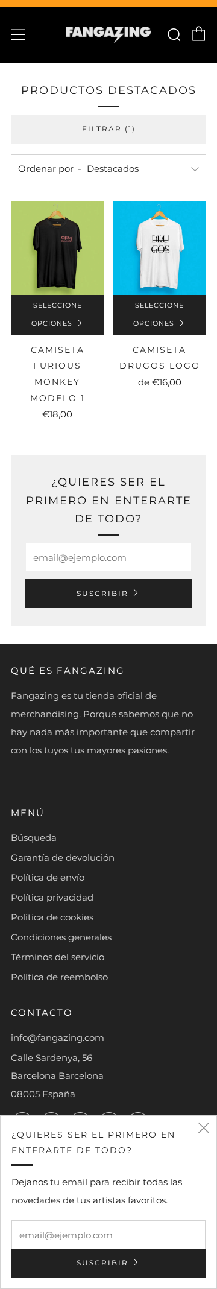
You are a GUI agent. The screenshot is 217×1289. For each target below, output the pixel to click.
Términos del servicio (57, 957)
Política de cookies (52, 917)
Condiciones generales (61, 937)
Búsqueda (34, 837)
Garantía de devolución (63, 857)
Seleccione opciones (56, 315)
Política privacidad (52, 897)
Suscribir (102, 593)
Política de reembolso (59, 977)
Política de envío (47, 877)
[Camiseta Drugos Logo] (160, 248)
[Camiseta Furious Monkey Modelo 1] (57, 248)
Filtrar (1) (109, 128)
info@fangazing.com (57, 1038)
